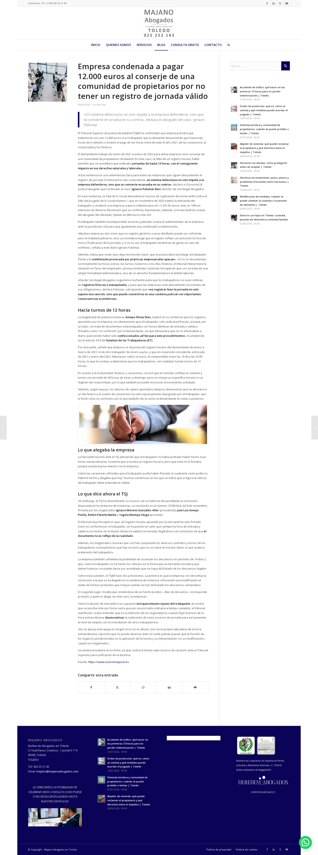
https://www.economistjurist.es (108, 662)
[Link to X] (280, 3)
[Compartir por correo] (195, 687)
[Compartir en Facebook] (91, 687)
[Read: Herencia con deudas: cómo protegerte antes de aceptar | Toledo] (234, 165)
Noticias (101, 104)
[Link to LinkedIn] (273, 3)
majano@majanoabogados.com (57, 771)
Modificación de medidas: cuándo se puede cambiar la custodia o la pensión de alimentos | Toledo (263, 200)
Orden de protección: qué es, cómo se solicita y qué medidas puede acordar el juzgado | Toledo (264, 110)
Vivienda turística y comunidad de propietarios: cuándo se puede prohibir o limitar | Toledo (264, 129)
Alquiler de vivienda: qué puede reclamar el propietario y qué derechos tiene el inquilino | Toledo (264, 148)
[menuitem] (95, 44)
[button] (305, 842)
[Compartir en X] (117, 687)
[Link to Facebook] (267, 3)
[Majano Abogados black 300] (159, 23)
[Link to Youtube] (286, 3)
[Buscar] (227, 44)
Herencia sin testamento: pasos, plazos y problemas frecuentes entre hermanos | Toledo (264, 181)
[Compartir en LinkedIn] (169, 687)
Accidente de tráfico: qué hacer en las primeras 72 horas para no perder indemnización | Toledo (262, 91)
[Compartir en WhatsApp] (143, 687)
